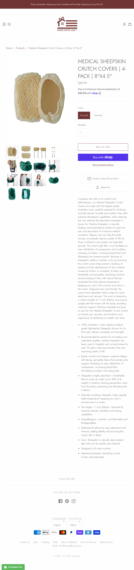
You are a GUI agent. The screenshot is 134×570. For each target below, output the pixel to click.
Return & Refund (69, 542)
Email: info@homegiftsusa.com (67, 545)
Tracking (45, 542)
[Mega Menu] (4, 24)
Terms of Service (88, 542)
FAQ (55, 542)
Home (9, 48)
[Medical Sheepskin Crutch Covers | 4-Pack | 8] (12, 152)
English (57, 525)
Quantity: (82, 124)
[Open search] (9, 24)
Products (20, 48)
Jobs (36, 542)
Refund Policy (106, 542)
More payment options (103, 164)
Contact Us (25, 542)
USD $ (73, 525)
